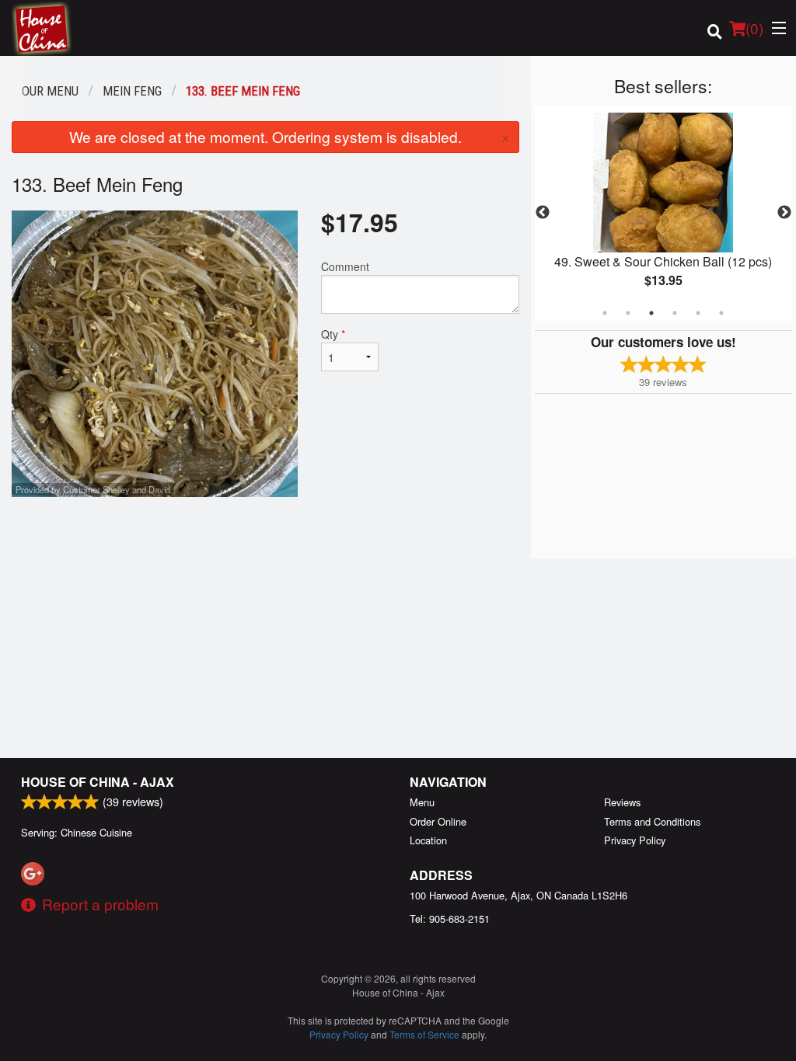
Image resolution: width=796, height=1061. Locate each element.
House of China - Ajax (97, 782)
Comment (345, 266)
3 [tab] (651, 313)
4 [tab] (675, 313)
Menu (422, 802)
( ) (754, 27)
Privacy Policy (634, 840)
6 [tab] (721, 313)
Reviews (622, 802)
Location (428, 840)
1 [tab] (605, 313)
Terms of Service (424, 1034)
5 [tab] (698, 313)
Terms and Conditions (652, 821)
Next (784, 213)
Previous (542, 213)
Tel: (450, 918)
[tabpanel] (663, 213)
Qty (333, 334)
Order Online (438, 821)
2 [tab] (628, 313)
